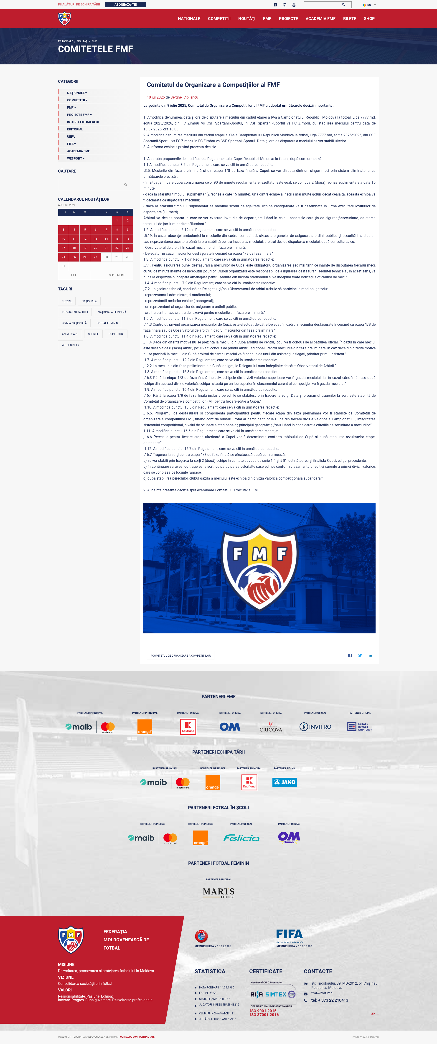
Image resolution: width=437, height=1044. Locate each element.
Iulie (74, 275)
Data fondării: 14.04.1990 (217, 987)
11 (74, 238)
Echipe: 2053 (208, 993)
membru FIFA (286, 946)
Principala (65, 41)
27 (95, 257)
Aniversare (70, 334)
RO (369, 5)
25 (74, 257)
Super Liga (116, 334)
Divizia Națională (74, 323)
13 (95, 238)
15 (117, 238)
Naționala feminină (112, 312)
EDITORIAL (75, 129)
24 (63, 257)
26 (84, 257)
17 (63, 247)
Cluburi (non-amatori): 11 (217, 1013)
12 (84, 238)
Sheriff (93, 334)
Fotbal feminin (107, 323)
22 (117, 247)
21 (106, 247)
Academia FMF (78, 151)
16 (127, 238)
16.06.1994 (305, 946)
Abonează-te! (125, 4)
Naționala (89, 301)
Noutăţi (82, 41)
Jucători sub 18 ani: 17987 (218, 1019)
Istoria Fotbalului (83, 122)
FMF (94, 41)
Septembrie (117, 275)
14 (106, 238)
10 (63, 238)
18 (74, 247)
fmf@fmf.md (322, 993)
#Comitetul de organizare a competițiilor (181, 655)
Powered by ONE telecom (366, 1037)
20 (95, 247)
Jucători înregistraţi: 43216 (219, 1006)
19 (84, 247)
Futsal (67, 301)
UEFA (71, 136)
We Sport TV (70, 345)
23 (127, 247)
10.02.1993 (224, 946)
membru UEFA (204, 946)
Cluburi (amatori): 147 (215, 999)
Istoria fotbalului (75, 312)
